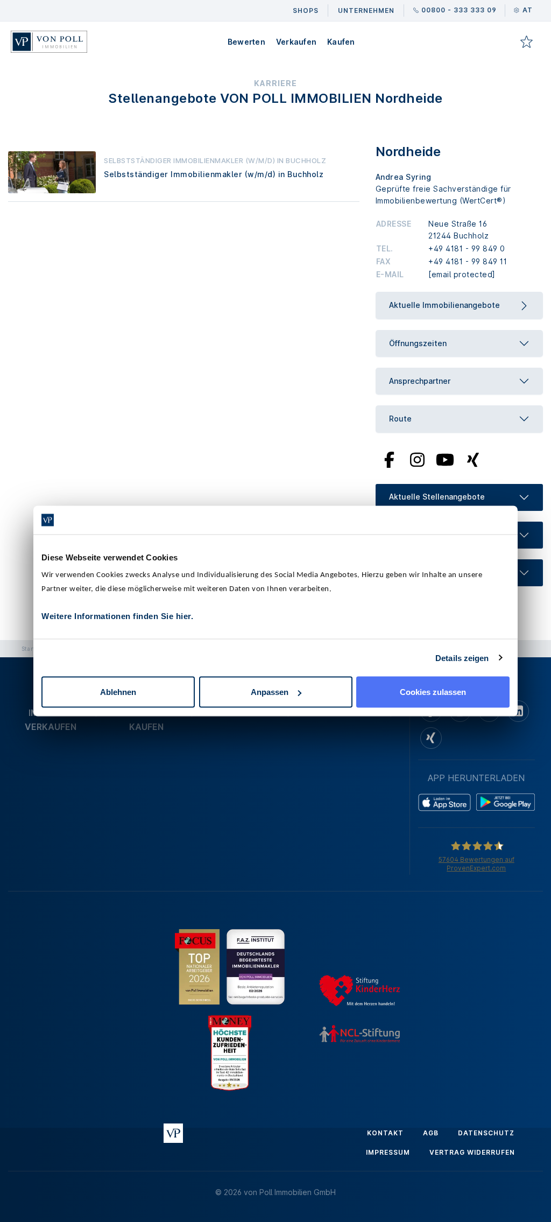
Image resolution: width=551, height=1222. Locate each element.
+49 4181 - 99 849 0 (466, 248)
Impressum (388, 1152)
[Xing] (473, 458)
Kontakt (385, 1133)
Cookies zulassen (433, 692)
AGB (431, 1133)
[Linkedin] (518, 711)
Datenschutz (486, 1133)
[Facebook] (389, 458)
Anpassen (269, 692)
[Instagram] (417, 458)
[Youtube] (445, 458)
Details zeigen (462, 657)
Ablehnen (118, 692)
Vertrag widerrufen (472, 1152)
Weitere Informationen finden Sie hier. (117, 616)
